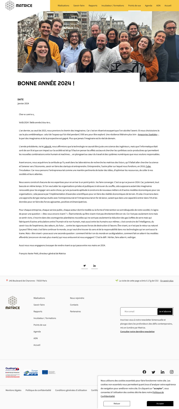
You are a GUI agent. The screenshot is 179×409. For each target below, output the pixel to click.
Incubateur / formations (45, 318)
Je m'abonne (165, 311)
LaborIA (47, 146)
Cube (148, 166)
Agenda (37, 331)
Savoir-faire (39, 304)
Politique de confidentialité (38, 390)
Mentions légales (13, 390)
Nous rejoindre (77, 298)
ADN (36, 338)
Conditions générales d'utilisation (71, 390)
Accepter (160, 404)
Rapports (38, 311)
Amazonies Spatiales (147, 134)
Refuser (117, 404)
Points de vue (40, 324)
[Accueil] (19, 5)
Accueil (37, 345)
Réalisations (39, 298)
